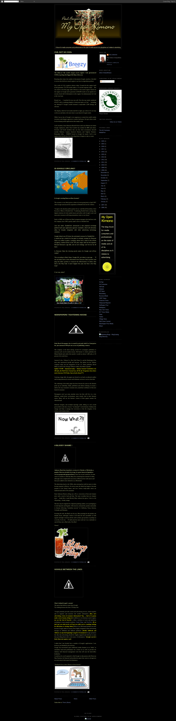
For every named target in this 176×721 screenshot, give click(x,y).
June (102, 188)
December (104, 172)
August (103, 183)
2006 (103, 207)
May (102, 191)
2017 (103, 149)
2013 (103, 157)
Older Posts (92, 699)
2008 (103, 170)
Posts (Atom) (66, 702)
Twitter (101, 317)
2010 (103, 165)
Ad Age (101, 282)
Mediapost (102, 307)
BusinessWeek (103, 296)
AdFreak (101, 286)
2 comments (75, 438)
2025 (103, 141)
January (103, 201)
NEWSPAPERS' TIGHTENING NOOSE (70, 315)
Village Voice (103, 319)
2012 (103, 159)
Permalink (82, 161)
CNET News (102, 298)
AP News (102, 291)
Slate (100, 314)
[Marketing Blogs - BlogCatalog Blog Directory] (110, 336)
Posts (104, 81)
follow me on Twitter (116, 122)
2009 (103, 167)
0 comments (75, 562)
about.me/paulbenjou (105, 72)
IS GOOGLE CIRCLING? (64, 168)
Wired (101, 326)
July (102, 186)
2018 (103, 146)
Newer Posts (58, 699)
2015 (103, 154)
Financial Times (104, 300)
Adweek (101, 289)
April (102, 193)
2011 (103, 162)
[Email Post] (88, 161)
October (103, 178)
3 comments (75, 161)
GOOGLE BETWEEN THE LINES (68, 569)
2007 (103, 205)
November (104, 175)
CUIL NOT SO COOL (63, 52)
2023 (103, 144)
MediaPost (102, 132)
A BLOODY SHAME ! (63, 445)
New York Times (104, 309)
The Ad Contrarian (104, 130)
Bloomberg (102, 293)
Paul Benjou (113, 54)
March (103, 196)
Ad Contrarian (103, 284)
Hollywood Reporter (105, 303)
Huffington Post (103, 305)
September (104, 180)
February (103, 199)
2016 (103, 151)
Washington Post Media (106, 323)
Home (75, 699)
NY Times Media (104, 312)
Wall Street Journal (104, 321)
